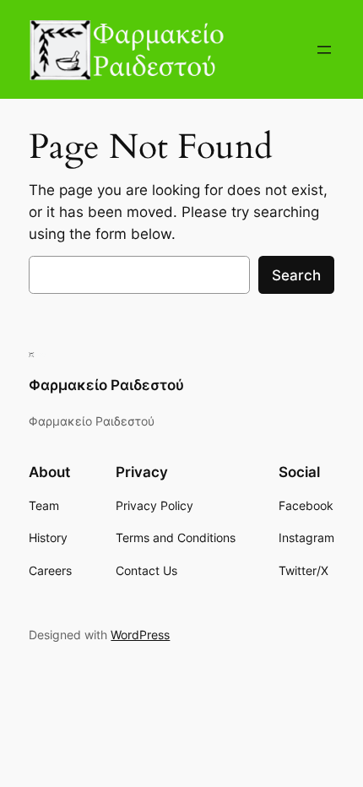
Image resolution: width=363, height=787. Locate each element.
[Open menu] (324, 50)
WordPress (140, 634)
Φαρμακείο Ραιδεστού (106, 385)
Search (296, 275)
